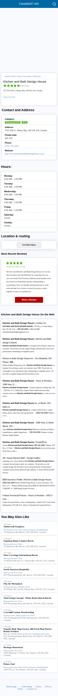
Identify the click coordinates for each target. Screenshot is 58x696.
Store (24, 122)
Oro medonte (27, 76)
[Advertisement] (29, 39)
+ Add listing (26, 686)
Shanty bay (37, 76)
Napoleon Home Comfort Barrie (19, 541)
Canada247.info (29, 3)
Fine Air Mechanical (13, 584)
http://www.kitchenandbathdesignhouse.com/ (24, 154)
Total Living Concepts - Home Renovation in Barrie (27, 598)
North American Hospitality (16, 569)
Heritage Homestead (13, 647)
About (38, 686)
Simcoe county (16, 76)
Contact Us (32, 689)
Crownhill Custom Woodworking (19, 612)
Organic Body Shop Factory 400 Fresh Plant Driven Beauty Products (27, 630)
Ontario (7, 76)
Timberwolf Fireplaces (14, 526)
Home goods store (12, 122)
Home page (11, 686)
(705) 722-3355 (9, 97)
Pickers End (9, 664)
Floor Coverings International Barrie (21, 555)
